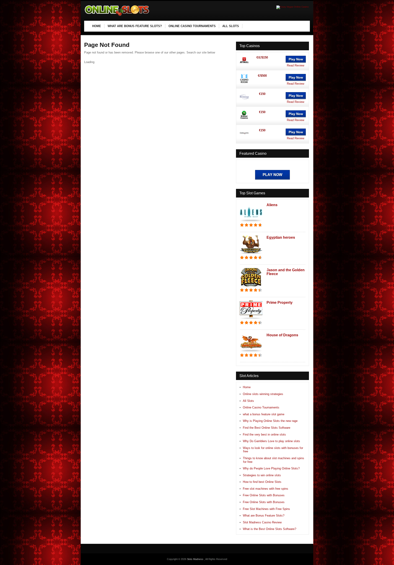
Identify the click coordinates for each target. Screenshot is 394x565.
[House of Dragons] (251, 351)
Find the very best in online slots (264, 434)
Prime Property (280, 302)
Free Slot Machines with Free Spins (266, 509)
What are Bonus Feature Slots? (263, 515)
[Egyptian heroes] (251, 254)
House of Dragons (282, 335)
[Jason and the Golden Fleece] (251, 286)
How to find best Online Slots (262, 482)
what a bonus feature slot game (263, 414)
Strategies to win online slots (262, 475)
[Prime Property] (251, 319)
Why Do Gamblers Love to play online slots (271, 441)
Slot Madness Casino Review (262, 522)
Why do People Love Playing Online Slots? (271, 468)
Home (247, 387)
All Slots (248, 401)
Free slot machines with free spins (265, 488)
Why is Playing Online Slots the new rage (270, 421)
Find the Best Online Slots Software (266, 427)
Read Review (295, 65)
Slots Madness (195, 559)
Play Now (296, 59)
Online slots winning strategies (263, 394)
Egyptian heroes (281, 237)
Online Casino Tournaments (261, 407)
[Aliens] (251, 221)
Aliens (272, 205)
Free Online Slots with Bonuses (264, 495)
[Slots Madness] (117, 16)
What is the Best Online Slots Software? (269, 529)
